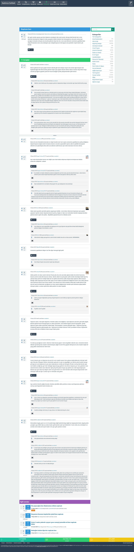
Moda (93, 64)
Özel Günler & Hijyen (98, 66)
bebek (28, 542)
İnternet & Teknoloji (97, 59)
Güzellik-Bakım (96, 57)
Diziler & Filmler (96, 52)
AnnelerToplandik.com (127, 542)
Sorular (19, 4)
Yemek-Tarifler (96, 75)
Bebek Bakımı (63, 4)
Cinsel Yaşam (96, 48)
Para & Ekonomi (96, 68)
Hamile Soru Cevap (54, 4)
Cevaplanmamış (26, 4)
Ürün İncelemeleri (97, 39)
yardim (33, 510)
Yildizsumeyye (50, 526)
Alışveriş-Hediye (96, 43)
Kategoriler (33, 4)
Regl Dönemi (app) (97, 79)
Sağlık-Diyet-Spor (97, 70)
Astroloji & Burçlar (97, 45)
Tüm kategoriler (96, 36)
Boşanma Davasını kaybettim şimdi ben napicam (47, 514)
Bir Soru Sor (46, 4)
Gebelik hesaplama (17, 542)
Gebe (24, 542)
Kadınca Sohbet (8, 3)
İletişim (3, 542)
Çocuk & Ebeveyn (97, 50)
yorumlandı (55, 80)
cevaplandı (46, 64)
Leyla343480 (51, 508)
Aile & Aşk (36, 34)
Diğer (38, 516)
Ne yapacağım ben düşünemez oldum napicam (46, 506)
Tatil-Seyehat (96, 73)
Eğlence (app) (96, 82)
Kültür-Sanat (95, 61)
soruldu (61, 34)
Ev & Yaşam (95, 55)
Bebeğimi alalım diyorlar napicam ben (43, 530)
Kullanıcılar (40, 4)
